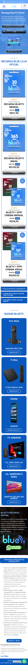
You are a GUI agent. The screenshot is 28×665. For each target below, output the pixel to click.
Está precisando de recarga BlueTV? (14, 289)
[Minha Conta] (4, 6)
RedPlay (21, 519)
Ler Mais (4, 656)
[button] (14, 289)
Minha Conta (3, 7)
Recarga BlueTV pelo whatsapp (10, 644)
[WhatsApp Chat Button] (24, 661)
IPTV (14, 523)
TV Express (6, 521)
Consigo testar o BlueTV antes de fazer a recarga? (13, 294)
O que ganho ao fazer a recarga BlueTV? (12, 300)
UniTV (11, 521)
